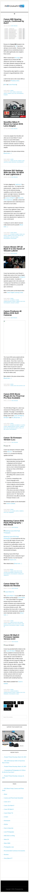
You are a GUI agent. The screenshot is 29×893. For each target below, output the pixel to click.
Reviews (6, 854)
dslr (13, 93)
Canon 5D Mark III (8, 809)
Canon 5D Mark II (10, 651)
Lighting (6, 572)
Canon (11, 90)
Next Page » (7, 709)
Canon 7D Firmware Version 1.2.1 (13, 439)
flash (20, 571)
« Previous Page (8, 702)
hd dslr (19, 623)
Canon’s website (10, 503)
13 (19, 702)
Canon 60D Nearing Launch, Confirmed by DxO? (14, 21)
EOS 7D (9, 451)
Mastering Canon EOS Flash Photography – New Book (14, 523)
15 (5, 705)
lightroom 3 (7, 237)
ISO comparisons (8, 199)
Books (11, 569)
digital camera (7, 93)
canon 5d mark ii (14, 691)
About (5, 794)
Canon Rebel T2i (10, 595)
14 (22, 702)
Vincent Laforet (15, 302)
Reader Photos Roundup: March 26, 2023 (15, 757)
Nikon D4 (6, 839)
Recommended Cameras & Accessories (14, 850)
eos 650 (21, 385)
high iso (19, 235)
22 (16, 705)
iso (22, 235)
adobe (17, 234)
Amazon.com (12, 559)
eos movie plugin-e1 (14, 427)
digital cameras (8, 235)
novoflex (14, 162)
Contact (6, 816)
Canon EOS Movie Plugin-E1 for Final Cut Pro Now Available (14, 396)
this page (17, 57)
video (17, 693)
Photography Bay (14, 6)
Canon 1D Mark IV (10, 198)
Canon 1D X (7, 801)
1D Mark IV (12, 234)
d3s (24, 234)
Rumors (6, 94)
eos (15, 93)
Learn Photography (9, 832)
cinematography (8, 301)
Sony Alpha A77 (8, 858)
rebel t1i (18, 625)
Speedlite (6, 575)
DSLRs (6, 824)
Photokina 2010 (15, 80)
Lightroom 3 (18, 184)
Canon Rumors (12, 84)
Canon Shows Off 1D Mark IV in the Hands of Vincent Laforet (14, 249)
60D (11, 92)
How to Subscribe (8, 828)
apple (23, 425)
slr (24, 385)
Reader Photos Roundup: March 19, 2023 (15, 766)
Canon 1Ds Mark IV (9, 805)
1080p (11, 622)
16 (8, 705)
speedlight (21, 573)
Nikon (9, 162)
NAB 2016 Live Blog (9, 835)
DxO (5, 84)
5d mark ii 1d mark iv (15, 425)
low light (12, 237)
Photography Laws (9, 847)
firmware (11, 512)
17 (11, 705)
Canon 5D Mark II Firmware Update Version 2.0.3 (11, 637)
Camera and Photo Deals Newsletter (13, 798)
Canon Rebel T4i (8, 813)
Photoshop (14, 238)
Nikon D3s (20, 198)
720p (18, 622)
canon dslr (19, 92)
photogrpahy (20, 93)
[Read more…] (7, 153)
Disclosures (7, 820)
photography (20, 162)
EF (14, 160)
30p (16, 622)
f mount (20, 160)
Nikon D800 (7, 843)
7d (21, 425)
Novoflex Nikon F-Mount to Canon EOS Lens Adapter (13, 124)
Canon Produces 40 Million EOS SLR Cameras (12, 313)
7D (16, 46)
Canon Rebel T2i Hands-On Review (12, 585)
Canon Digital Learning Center (15, 292)
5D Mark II (6, 417)
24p (14, 622)
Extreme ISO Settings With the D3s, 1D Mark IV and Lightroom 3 (14, 172)
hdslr (7, 429)
